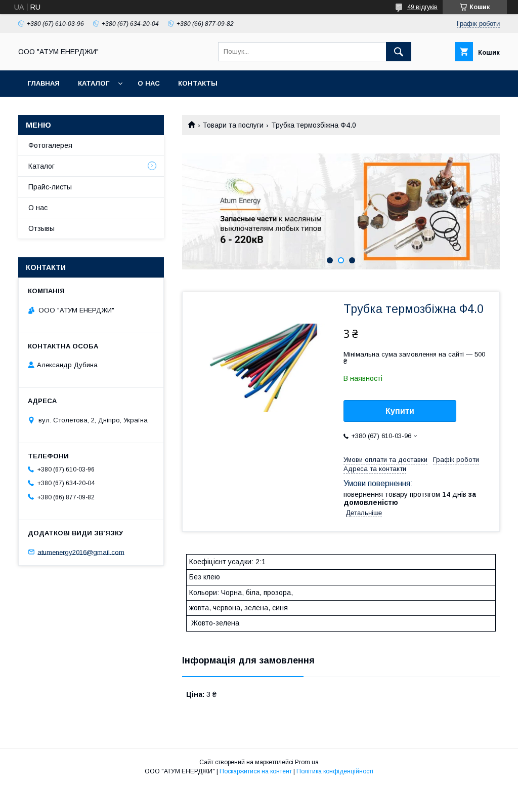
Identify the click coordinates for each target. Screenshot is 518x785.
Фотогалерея (50, 145)
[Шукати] (398, 51)
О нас (149, 83)
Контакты (198, 83)
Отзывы (41, 228)
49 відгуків (422, 7)
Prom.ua (307, 762)
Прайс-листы (50, 187)
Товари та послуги (233, 125)
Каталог (93, 83)
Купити (399, 411)
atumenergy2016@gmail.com (80, 552)
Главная (43, 83)
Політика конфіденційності (334, 771)
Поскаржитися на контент (256, 771)
